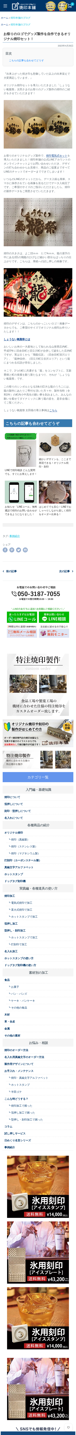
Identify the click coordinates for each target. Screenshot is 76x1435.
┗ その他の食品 (17, 1007)
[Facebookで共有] (5, 549)
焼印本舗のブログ (20, 17)
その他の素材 (12, 1035)
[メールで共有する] (25, 549)
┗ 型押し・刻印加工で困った (25, 1119)
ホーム (4, 17)
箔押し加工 (11, 923)
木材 (7, 1014)
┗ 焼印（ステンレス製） (23, 846)
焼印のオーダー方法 (16, 1050)
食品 (7, 979)
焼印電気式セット (56, 155)
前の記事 (11, 571)
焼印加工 (9, 895)
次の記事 (64, 571)
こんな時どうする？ (16, 1098)
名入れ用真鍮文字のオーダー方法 (24, 1056)
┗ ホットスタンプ (19, 1084)
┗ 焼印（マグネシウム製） (24, 853)
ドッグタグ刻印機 (15, 881)
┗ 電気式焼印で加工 (20, 902)
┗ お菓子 (13, 986)
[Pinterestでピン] (11, 549)
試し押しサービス (15, 1133)
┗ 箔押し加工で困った (21, 1112)
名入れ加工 (11, 951)
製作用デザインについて (19, 1063)
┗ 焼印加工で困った (20, 1105)
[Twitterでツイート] (18, 549)
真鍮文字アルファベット (19, 867)
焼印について (12, 797)
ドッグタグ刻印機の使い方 (20, 965)
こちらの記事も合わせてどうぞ (26, 60)
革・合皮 (9, 1021)
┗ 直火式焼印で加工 (20, 909)
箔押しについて (13, 803)
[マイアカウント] (62, 6)
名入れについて (13, 817)
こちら (53, 410)
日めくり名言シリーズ (17, 1140)
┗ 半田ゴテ (15, 1091)
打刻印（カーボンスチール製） (23, 860)
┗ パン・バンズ (17, 993)
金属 (7, 1028)
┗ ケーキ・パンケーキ (21, 1000)
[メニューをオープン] (5, 5)
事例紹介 (14, 536)
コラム (8, 1126)
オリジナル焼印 (13, 832)
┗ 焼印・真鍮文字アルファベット (28, 1077)
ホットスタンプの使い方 (19, 958)
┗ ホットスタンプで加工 (23, 916)
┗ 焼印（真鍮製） (19, 839)
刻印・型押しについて (17, 810)
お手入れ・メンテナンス (19, 1070)
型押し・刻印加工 (15, 930)
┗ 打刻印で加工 (17, 944)
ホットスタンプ (13, 874)
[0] (69, 6)
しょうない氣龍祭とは (17, 339)
